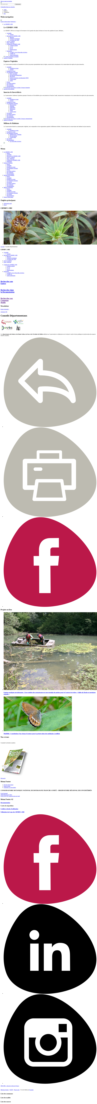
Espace (5, 21)
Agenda (11, 34)
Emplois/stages (13, 49)
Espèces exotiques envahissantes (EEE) (19, 78)
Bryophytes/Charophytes (16, 75)
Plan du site (16, 1089)
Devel (5, 205)
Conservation (13, 79)
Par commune (10, 84)
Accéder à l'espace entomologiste (24, 118)
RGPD (11, 1089)
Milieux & (8, 120)
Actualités (9, 33)
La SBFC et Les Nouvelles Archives (18, 52)
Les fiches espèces (11, 83)
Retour (8, 153)
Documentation (10, 86)
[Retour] (50, 426)
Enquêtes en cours (14, 68)
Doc (5, 13)
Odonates (12, 106)
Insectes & (9, 89)
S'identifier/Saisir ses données (8, 7)
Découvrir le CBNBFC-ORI (13, 36)
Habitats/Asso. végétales (15, 134)
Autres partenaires (14, 55)
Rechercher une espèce (10, 87)
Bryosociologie (13, 136)
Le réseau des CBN (14, 40)
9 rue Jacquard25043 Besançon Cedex (6, 794)
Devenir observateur (8, 784)
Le (8, 24)
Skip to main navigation (6, 1)
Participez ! (13, 21)
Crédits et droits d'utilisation (9, 809)
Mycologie (12, 76)
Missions (12, 37)
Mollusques (12, 109)
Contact (7, 56)
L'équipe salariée (14, 45)
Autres (11, 80)
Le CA (11, 47)
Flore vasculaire (13, 73)
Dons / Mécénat (10, 42)
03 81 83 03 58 (4, 796)
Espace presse (7, 786)
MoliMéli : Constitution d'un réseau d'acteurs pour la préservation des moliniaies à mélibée (32, 733)
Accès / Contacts (11, 41)
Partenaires (9, 51)
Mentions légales (5, 1089)
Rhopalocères (13, 105)
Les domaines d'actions (12, 72)
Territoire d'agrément (15, 38)
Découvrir (3, 778)
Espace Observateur (8, 197)
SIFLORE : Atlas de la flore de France (10, 1086)
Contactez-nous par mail (14, 796)
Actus (5, 9)
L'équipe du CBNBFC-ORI (13, 44)
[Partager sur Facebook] (50, 606)
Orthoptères (12, 107)
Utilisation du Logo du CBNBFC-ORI (12, 812)
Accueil (2, 246)
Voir (8, 203)
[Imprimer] (50, 516)
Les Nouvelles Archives (15, 141)
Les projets (9, 113)
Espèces (8, 58)
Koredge (31, 1089)
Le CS (11, 48)
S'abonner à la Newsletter (10, 787)
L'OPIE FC (12, 53)
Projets (8, 82)
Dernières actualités (13, 56)
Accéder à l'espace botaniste (23, 87)
